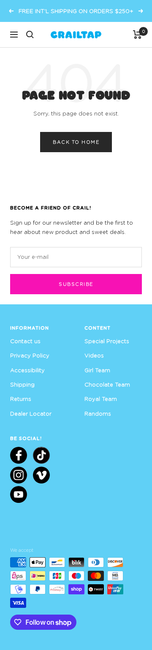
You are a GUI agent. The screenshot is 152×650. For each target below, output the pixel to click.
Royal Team (100, 398)
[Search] (30, 34)
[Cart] (137, 34)
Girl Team (97, 370)
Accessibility (27, 370)
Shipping (22, 384)
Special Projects (106, 341)
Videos (94, 355)
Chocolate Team (107, 384)
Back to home (76, 142)
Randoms (97, 413)
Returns (20, 398)
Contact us (25, 341)
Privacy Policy (29, 355)
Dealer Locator (31, 413)
